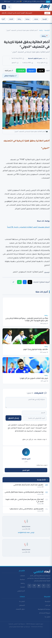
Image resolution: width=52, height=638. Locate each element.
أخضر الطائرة (37, 272)
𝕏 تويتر (41, 70)
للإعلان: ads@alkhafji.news (26, 533)
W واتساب (21, 70)
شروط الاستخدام (44, 613)
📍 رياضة (45, 36)
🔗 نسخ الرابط (9, 70)
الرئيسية (44, 19)
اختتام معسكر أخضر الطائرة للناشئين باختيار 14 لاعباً (28, 227)
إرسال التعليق (13, 418)
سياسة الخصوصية (44, 609)
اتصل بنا (47, 617)
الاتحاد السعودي (25, 272)
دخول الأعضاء (20, 609)
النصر (15, 272)
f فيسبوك (31, 70)
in (29, 586)
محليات (36, 19)
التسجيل (22, 605)
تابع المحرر (26, 470)
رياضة (19, 19)
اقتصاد (11, 19)
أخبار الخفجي (21, 591)
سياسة (27, 19)
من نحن (47, 605)
